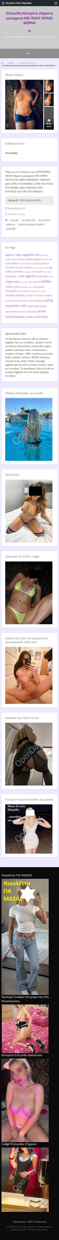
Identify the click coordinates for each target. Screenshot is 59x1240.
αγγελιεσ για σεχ (26, 291)
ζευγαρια (23, 301)
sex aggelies (28, 276)
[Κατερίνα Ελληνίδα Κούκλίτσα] (25, 1100)
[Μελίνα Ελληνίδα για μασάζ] (28, 429)
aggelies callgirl (13, 255)
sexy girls (42, 276)
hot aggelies (27, 272)
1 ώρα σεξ (14, 220)
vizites (45, 281)
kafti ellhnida (37, 272)
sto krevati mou (28, 220)
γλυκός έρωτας (15, 295)
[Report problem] (28, 53)
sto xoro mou (44, 220)
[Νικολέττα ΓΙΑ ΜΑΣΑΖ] (25, 937)
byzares (8, 260)
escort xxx (36, 268)
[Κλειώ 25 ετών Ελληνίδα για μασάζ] (28, 829)
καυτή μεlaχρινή (36, 301)
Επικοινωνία (40, 1222)
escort (45, 260)
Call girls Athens (18, 260)
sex (18, 276)
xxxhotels (24, 287)
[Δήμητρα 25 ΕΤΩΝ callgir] (28, 592)
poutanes (10, 276)
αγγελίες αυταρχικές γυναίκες (31, 225)
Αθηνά (31, 287)
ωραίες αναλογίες (36, 316)
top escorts (24, 282)
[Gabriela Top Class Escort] (28, 754)
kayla (45, 272)
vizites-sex (10, 225)
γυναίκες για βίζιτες (14, 37)
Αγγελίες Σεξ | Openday (19, 3)
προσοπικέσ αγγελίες (15, 311)
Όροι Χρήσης (19, 1222)
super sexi (12, 281)
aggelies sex (31, 254)
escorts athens (23, 267)
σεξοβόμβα (11, 229)
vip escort (34, 282)
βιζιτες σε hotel (40, 291)
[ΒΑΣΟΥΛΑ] (28, 511)
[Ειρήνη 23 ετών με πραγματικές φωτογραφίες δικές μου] (28, 675)
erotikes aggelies (33, 259)
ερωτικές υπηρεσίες (31, 37)
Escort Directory (26, 264)
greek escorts (44, 268)
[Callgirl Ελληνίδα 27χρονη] (25, 1179)
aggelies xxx (45, 255)
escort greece (41, 263)
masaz (50, 272)
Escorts (10, 267)
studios (50, 276)
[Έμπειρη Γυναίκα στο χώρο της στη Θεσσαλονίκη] (25, 1029)
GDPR (30, 1222)
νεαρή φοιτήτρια (36, 306)
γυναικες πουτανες (35, 295)
